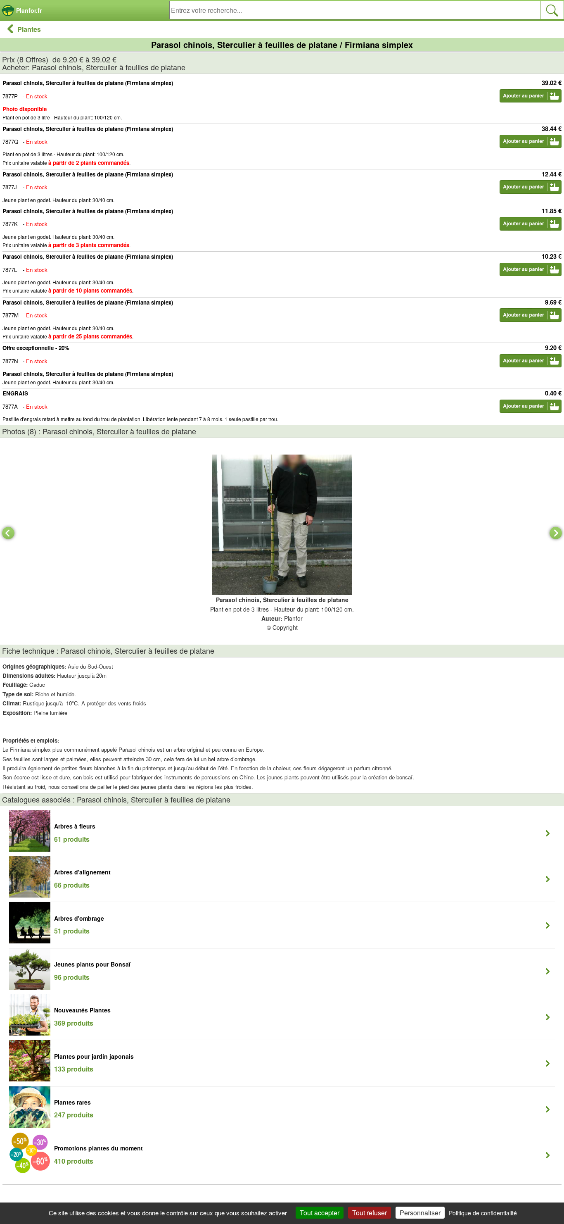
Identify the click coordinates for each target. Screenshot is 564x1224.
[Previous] (8, 533)
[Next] (556, 533)
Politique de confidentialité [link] (483, 1213)
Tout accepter (319, 1212)
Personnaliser (420, 1212)
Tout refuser (369, 1212)
